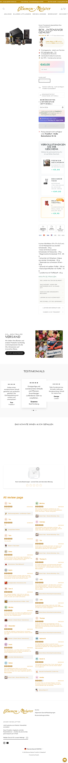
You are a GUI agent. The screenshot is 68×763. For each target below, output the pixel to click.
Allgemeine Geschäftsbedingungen (45, 712)
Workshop (53, 14)
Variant (42, 77)
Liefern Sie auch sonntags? (50, 297)
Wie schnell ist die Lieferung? (51, 301)
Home (40, 25)
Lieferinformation (52, 308)
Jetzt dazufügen (15, 353)
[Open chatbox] (65, 760)
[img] (8, 507)
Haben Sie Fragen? (51, 312)
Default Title (44, 81)
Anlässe (8, 14)
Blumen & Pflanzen (22, 14)
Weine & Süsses (39, 14)
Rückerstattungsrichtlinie (42, 715)
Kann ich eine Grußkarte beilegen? (49, 292)
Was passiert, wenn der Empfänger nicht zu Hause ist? (49, 286)
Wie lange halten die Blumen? (51, 280)
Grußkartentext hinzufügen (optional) (50, 95)
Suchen (37, 710)
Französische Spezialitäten (50, 25)
